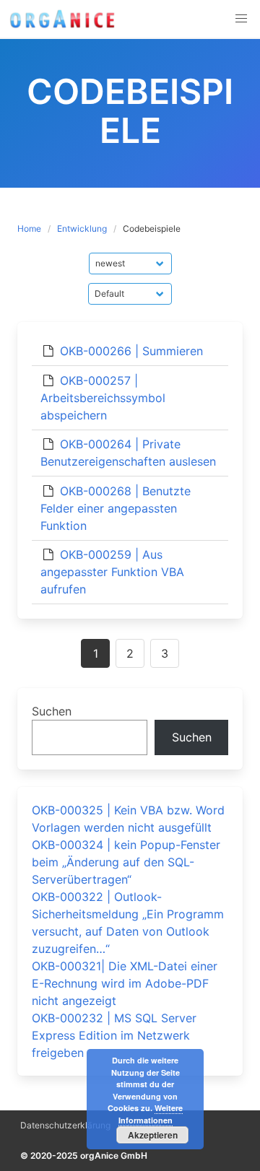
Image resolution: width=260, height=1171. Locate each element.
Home (29, 228)
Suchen (52, 711)
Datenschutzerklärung (65, 1125)
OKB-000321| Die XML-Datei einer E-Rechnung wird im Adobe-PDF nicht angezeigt (124, 983)
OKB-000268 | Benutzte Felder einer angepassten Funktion (115, 508)
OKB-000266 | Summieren (131, 351)
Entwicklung (82, 228)
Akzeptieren (153, 1134)
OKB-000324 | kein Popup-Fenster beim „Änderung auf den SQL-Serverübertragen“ (126, 862)
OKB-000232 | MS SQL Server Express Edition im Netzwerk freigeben (114, 1035)
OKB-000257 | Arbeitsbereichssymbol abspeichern (102, 397)
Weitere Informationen (150, 1114)
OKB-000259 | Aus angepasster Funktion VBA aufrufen (112, 571)
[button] (241, 19)
